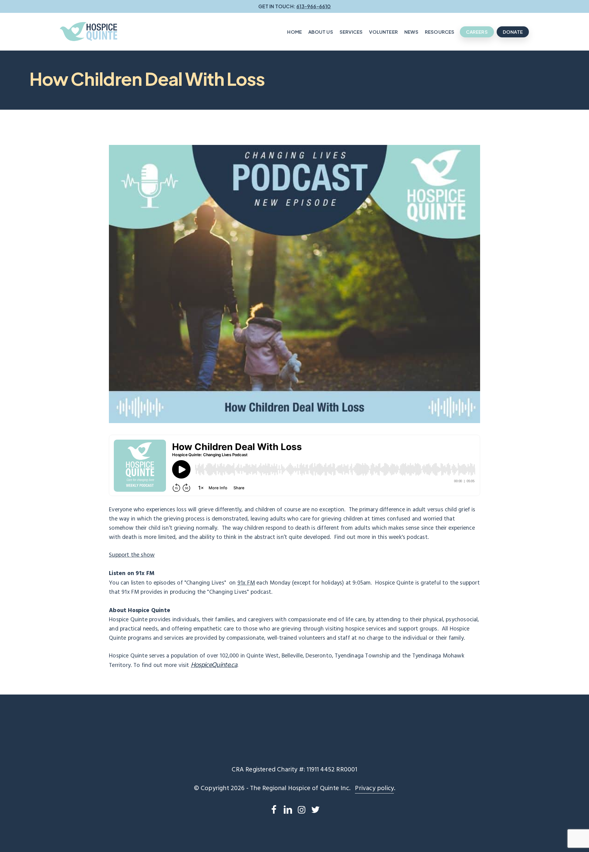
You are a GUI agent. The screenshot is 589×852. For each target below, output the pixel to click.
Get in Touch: (294, 6)
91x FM (246, 583)
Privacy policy (374, 788)
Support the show (132, 555)
